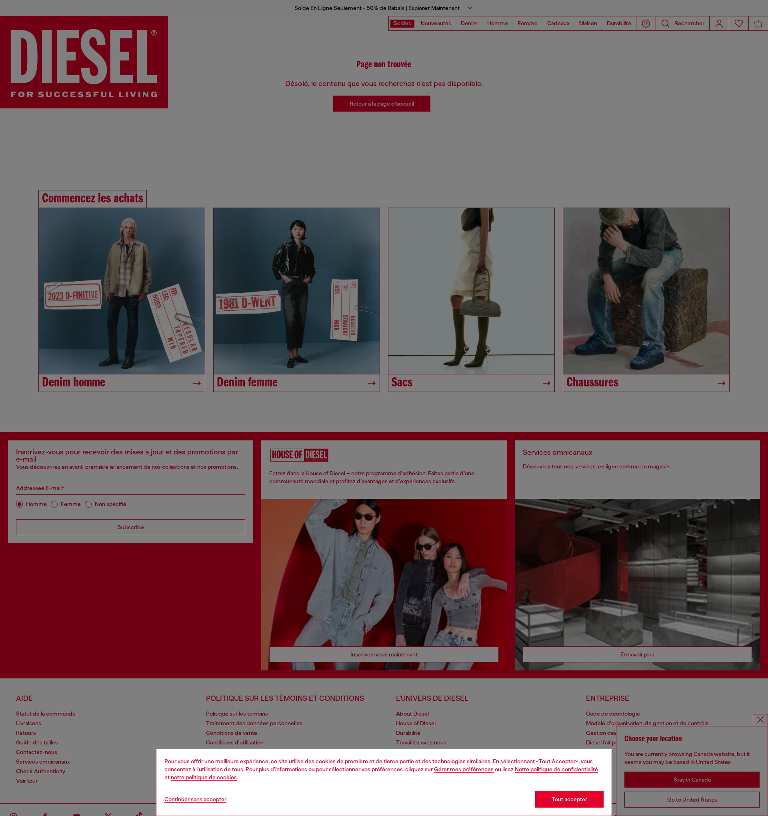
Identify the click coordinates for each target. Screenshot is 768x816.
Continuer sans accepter (195, 799)
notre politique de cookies (204, 777)
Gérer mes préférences (464, 769)
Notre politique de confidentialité (556, 769)
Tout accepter (569, 799)
